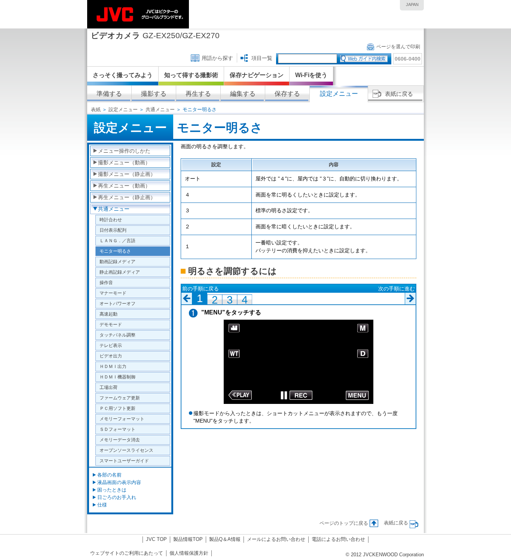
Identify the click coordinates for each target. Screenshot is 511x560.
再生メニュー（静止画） (127, 197)
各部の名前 (109, 475)
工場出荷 (108, 387)
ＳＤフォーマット (117, 429)
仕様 (102, 505)
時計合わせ (111, 219)
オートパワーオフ (117, 303)
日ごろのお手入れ (116, 497)
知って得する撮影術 (191, 75)
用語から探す (217, 58)
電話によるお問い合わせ (338, 539)
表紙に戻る (399, 94)
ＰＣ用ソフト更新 (117, 408)
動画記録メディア (117, 261)
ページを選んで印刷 (398, 46)
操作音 (106, 282)
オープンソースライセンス (126, 450)
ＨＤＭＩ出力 (113, 366)
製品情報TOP (188, 539)
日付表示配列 (113, 230)
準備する (109, 93)
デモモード (111, 324)
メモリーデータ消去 (120, 439)
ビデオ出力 (111, 355)
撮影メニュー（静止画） (127, 174)
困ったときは (111, 490)
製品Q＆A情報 (225, 539)
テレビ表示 (111, 345)
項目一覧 (261, 58)
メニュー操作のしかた (124, 151)
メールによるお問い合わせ (276, 539)
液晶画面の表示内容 (119, 482)
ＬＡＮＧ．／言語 (117, 240)
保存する (287, 93)
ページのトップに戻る (343, 523)
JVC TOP (156, 539)
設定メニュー (123, 109)
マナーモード (113, 292)
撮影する (153, 93)
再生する (198, 93)
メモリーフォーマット (122, 418)
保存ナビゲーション (257, 75)
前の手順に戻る (200, 289)
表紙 (96, 109)
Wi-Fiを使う (311, 75)
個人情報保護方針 (188, 553)
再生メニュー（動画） (124, 186)
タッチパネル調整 (117, 334)
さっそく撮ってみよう (123, 75)
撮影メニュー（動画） (124, 162)
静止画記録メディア (120, 272)
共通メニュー (160, 109)
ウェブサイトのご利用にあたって (126, 553)
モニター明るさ (115, 251)
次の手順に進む (396, 289)
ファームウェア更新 (120, 397)
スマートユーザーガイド (124, 460)
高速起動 (108, 313)
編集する (243, 93)
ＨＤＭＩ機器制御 (117, 376)
